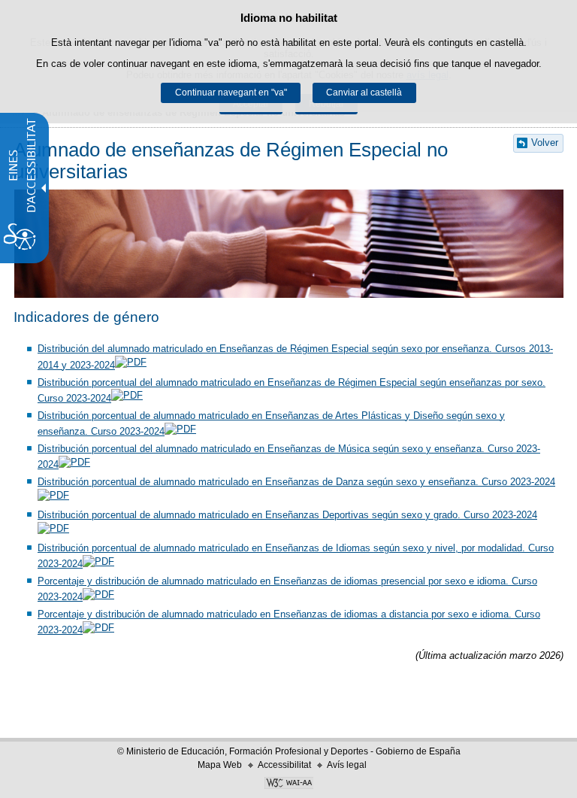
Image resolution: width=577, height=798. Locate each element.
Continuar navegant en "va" (231, 92)
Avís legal (347, 765)
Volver (544, 142)
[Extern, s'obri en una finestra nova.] (288, 784)
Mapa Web (220, 765)
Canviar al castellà (364, 92)
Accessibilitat (284, 765)
